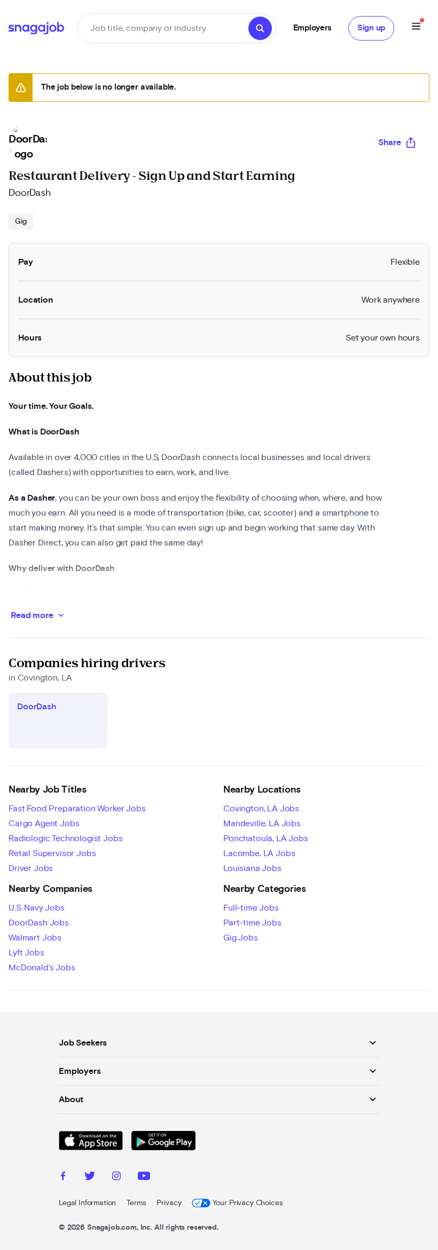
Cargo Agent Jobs (44, 823)
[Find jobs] (260, 28)
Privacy (169, 1203)
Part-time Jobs (252, 923)
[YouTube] (144, 1177)
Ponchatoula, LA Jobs (265, 838)
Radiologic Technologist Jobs (66, 838)
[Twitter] (89, 1177)
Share (389, 142)
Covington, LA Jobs (261, 808)
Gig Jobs (240, 937)
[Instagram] (116, 1177)
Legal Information (87, 1203)
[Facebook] (63, 1177)
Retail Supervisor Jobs (52, 853)
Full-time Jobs (251, 908)
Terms (136, 1203)
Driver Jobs (31, 868)
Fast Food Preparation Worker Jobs (77, 808)
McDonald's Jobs (42, 967)
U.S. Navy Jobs (37, 908)
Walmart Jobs (35, 937)
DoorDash (30, 193)
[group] (21, 221)
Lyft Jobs (26, 952)
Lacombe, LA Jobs (259, 853)
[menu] (416, 28)
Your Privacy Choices (248, 1203)
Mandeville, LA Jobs (262, 823)
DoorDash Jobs (39, 923)
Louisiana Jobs (252, 868)
